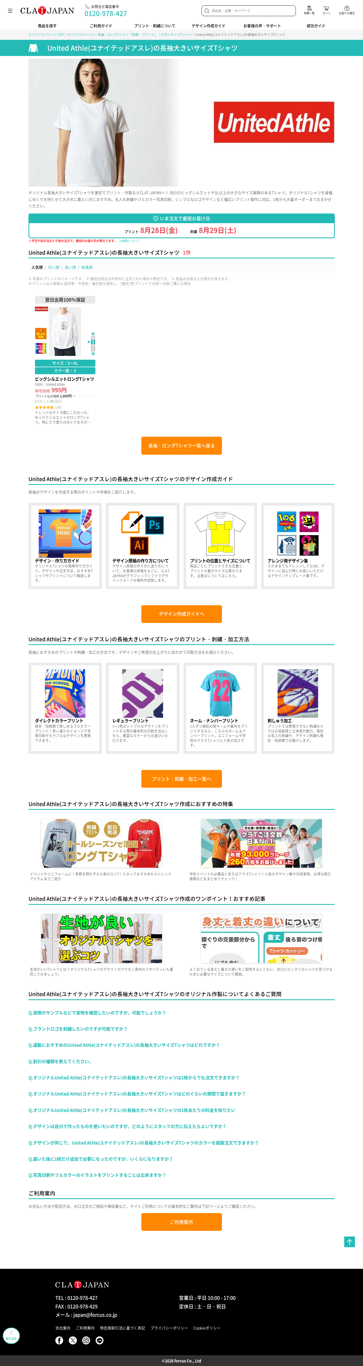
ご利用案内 (181, 1222)
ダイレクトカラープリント (65, 708)
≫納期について (129, 241)
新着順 (87, 267)
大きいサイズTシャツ (176, 34)
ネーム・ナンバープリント (220, 708)
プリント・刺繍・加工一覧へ (181, 779)
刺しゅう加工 (298, 708)
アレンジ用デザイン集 (298, 546)
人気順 (37, 267)
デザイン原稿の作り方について (142, 546)
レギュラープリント (142, 708)
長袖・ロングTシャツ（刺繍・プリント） (128, 34)
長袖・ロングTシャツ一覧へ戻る (181, 445)
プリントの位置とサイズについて (220, 546)
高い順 (70, 267)
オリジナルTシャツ (81, 34)
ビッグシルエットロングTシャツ (65, 360)
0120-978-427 (106, 13)
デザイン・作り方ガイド (65, 546)
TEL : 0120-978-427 (76, 1297)
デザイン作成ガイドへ (181, 614)
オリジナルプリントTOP (46, 34)
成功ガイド (316, 25)
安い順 (53, 267)
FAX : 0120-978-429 (76, 1306)
